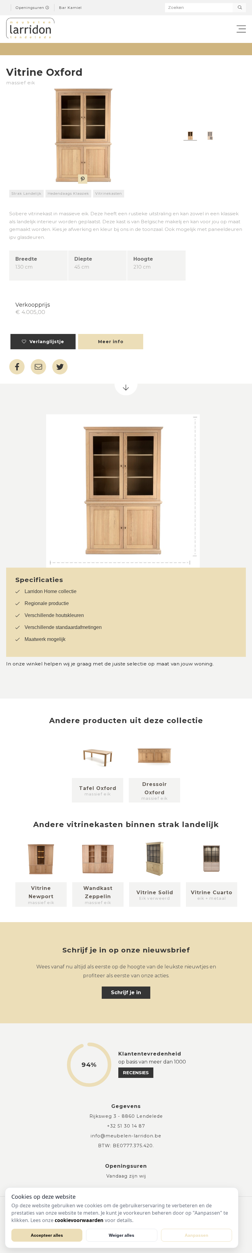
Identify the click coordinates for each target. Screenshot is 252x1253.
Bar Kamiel (70, 8)
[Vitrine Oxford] (82, 136)
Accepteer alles (47, 1235)
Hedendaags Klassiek (68, 193)
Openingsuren (30, 8)
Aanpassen (196, 1235)
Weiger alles (121, 1235)
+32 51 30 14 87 (126, 1126)
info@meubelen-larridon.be (126, 1136)
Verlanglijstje (45, 341)
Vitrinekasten (108, 193)
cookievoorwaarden (79, 1220)
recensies (136, 1072)
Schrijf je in (126, 992)
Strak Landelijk (26, 193)
